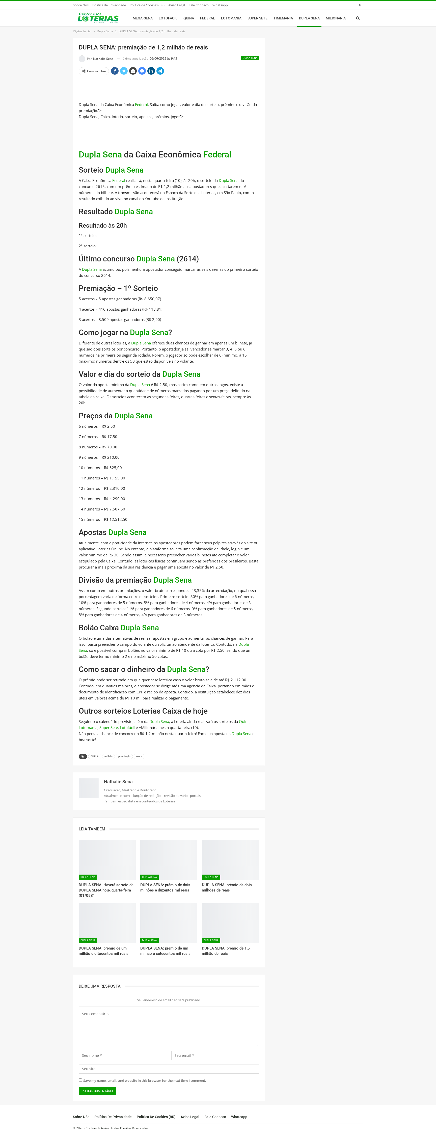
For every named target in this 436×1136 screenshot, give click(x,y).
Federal (207, 18)
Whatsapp (220, 5)
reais (139, 756)
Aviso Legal (176, 5)
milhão (108, 756)
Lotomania (231, 18)
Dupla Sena (309, 18)
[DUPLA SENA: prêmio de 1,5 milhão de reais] (230, 923)
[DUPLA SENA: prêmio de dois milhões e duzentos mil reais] (168, 860)
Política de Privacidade (109, 5)
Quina (188, 18)
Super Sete (257, 18)
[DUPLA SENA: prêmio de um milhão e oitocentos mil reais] (107, 923)
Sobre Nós (81, 5)
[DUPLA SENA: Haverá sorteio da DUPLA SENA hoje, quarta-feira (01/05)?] (107, 860)
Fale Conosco (199, 5)
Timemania (283, 18)
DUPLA (95, 756)
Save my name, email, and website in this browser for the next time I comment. (144, 1080)
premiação (124, 756)
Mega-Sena (143, 18)
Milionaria (336, 18)
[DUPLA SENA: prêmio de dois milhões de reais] (230, 860)
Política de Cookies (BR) (147, 5)
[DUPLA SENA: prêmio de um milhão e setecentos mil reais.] (168, 923)
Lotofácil (168, 18)
